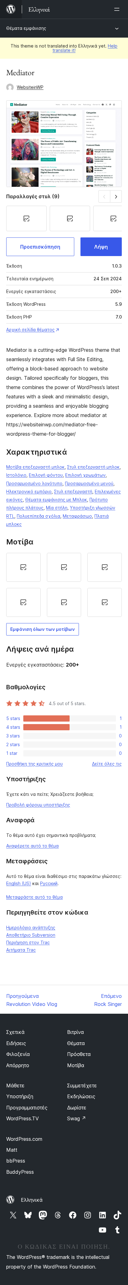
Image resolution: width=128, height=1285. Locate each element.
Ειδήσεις (16, 1043)
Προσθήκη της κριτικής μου (34, 763)
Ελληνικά (32, 1200)
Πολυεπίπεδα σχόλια (38, 516)
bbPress (15, 1161)
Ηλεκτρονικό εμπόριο (29, 491)
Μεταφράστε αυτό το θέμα (34, 897)
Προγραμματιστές (27, 1107)
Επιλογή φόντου (46, 475)
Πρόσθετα (79, 1054)
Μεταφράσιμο (77, 516)
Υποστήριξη (19, 1096)
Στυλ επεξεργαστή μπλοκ (93, 467)
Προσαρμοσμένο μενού (89, 483)
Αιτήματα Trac (21, 949)
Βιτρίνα (75, 1032)
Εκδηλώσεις (81, 1096)
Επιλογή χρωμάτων (85, 475)
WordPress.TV (22, 1118)
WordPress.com (24, 1139)
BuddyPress (20, 1172)
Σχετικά (15, 1032)
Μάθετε (15, 1085)
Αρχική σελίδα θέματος (30, 329)
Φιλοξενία (18, 1054)
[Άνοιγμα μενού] (118, 9)
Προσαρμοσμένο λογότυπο (34, 483)
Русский (48, 883)
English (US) (18, 883)
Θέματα (76, 1043)
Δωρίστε (76, 1107)
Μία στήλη (56, 507)
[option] (23, 567)
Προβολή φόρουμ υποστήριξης (38, 804)
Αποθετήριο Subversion (30, 935)
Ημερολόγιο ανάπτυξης (30, 927)
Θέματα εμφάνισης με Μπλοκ (56, 499)
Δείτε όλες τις (107, 763)
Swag (76, 1118)
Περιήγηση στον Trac (28, 942)
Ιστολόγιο (16, 475)
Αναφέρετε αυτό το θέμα (32, 845)
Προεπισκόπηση (40, 247)
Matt (11, 1150)
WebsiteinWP (30, 87)
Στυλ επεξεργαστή (73, 491)
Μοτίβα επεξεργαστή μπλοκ (35, 467)
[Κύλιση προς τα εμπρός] (116, 196)
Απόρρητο (17, 1065)
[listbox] (64, 585)
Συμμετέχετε (82, 1085)
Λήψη (101, 247)
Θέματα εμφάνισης (26, 28)
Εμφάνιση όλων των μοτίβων (42, 629)
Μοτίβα (75, 1065)
